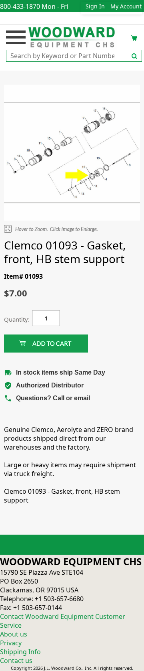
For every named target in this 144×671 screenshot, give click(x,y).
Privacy (11, 643)
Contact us (16, 660)
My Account (126, 6)
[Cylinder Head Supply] (72, 36)
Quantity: (12, 319)
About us (13, 634)
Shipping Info (20, 651)
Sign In (95, 6)
